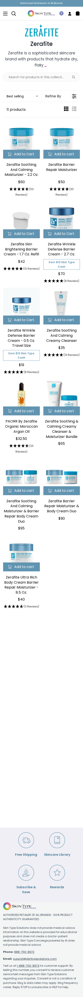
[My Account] (68, 13)
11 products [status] (16, 109)
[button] (22, 96)
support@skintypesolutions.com (35, 959)
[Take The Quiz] (59, 13)
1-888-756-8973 (28, 966)
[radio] (66, 109)
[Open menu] (4, 13)
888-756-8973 (24, 952)
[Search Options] (75, 77)
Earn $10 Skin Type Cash (62, 264)
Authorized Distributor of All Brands (41, 3)
